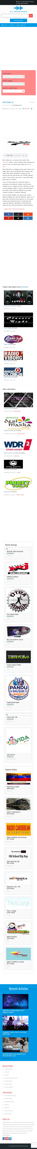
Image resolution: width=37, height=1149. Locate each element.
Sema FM (6, 1072)
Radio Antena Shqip (9, 306)
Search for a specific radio (10, 88)
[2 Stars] (5, 105)
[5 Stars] (11, 105)
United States (21, 433)
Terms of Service (8, 1110)
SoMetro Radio (8, 1084)
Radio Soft (7, 344)
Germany (16, 456)
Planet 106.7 (7, 492)
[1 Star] (3, 105)
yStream (6, 1075)
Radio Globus (7, 377)
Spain (18, 472)
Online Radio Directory (28, 1)
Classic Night (7, 328)
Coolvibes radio (8, 1069)
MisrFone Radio (8, 1081)
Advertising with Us (9, 1101)
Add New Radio (18, 20)
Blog (18, 1)
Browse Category (7, 81)
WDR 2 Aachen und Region (11, 453)
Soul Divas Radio (8, 1087)
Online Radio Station (22, 3)
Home (5, 25)
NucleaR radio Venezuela (10, 1078)
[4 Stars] (9, 105)
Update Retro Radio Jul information (14, 209)
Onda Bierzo (7, 469)
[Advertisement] (18, 48)
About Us (6, 1104)
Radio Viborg (7, 360)
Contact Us (7, 1107)
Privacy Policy (7, 1113)
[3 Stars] (7, 105)
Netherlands (17, 411)
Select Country (7, 73)
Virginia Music (8, 408)
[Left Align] (31, 15)
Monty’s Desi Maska (9, 430)
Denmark (12, 25)
